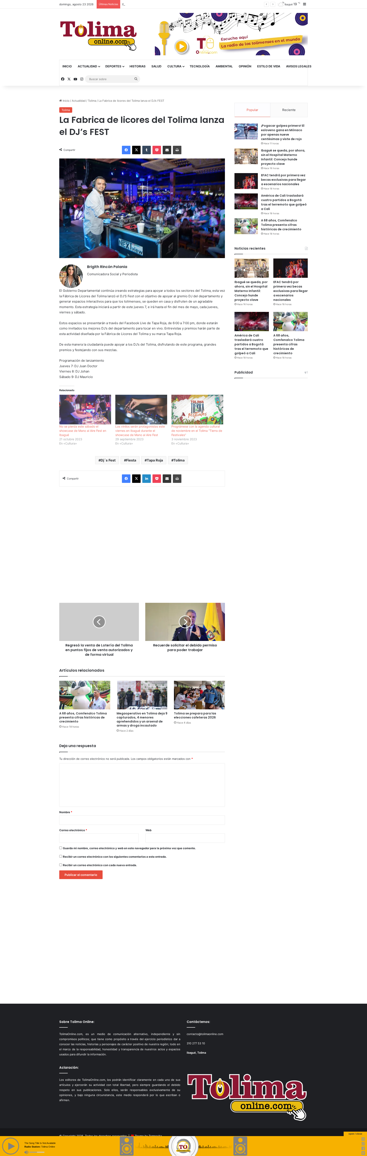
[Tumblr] (146, 150)
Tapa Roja (155, 460)
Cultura (174, 66)
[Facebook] (126, 150)
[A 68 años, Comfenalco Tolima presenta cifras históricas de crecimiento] (84, 695)
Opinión (245, 66)
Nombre (65, 812)
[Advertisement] (142, 542)
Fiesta (131, 460)
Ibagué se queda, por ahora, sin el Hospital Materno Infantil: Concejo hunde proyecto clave (283, 157)
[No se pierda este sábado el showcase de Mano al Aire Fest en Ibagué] (85, 409)
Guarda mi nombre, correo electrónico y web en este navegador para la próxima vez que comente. (129, 848)
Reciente (289, 110)
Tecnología (200, 66)
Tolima (92, 100)
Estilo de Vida (268, 66)
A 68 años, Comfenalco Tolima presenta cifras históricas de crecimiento (83, 717)
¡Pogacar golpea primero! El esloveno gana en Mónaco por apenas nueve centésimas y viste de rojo (282, 132)
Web (148, 830)
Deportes (113, 66)
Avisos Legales (298, 66)
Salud (156, 66)
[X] (136, 150)
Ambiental (224, 66)
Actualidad (87, 66)
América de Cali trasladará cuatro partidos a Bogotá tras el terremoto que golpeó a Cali (284, 202)
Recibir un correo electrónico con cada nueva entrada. (100, 865)
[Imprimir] (177, 150)
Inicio (67, 66)
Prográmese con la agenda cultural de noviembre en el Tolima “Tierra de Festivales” (196, 431)
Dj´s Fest (108, 460)
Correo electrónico (73, 830)
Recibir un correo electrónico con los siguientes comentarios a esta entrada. (115, 856)
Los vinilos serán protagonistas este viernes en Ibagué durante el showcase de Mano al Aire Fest (140, 431)
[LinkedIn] (146, 478)
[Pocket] (156, 150)
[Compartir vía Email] (167, 150)
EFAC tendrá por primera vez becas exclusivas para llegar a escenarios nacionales (176, 4)
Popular (252, 110)
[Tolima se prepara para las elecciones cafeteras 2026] (199, 695)
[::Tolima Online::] (98, 34)
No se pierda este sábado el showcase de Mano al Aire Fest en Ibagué (82, 431)
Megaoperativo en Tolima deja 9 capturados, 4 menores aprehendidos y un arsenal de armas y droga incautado (142, 719)
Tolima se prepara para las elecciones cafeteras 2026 (195, 715)
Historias (137, 66)
